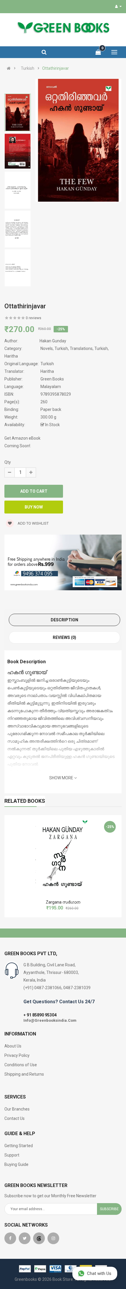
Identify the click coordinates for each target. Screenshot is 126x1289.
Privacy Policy (17, 1055)
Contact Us (14, 1118)
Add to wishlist (33, 523)
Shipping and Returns (24, 1074)
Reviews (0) (64, 637)
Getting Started (18, 1145)
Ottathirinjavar (55, 68)
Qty (7, 462)
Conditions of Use (20, 1064)
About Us (12, 1046)
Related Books (24, 801)
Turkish (27, 68)
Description (64, 620)
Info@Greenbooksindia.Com (49, 1020)
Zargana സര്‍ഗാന (63, 902)
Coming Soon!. (17, 445)
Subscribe (109, 1209)
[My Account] (118, 6)
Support (11, 1155)
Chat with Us (99, 1273)
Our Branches (17, 1109)
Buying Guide (16, 1164)
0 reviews (33, 318)
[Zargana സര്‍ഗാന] (63, 854)
